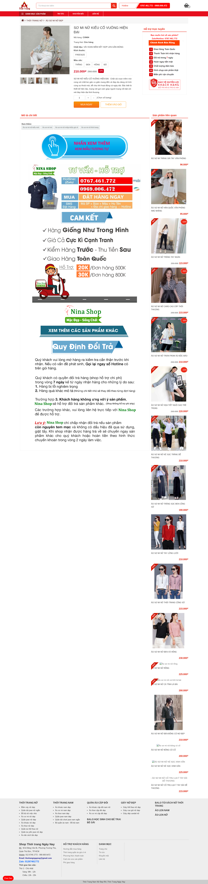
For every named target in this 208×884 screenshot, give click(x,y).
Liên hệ (95, 14)
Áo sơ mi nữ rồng (160, 668)
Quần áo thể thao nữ (29, 829)
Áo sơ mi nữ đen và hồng (164, 652)
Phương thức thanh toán (73, 856)
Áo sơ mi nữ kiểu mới (31, 127)
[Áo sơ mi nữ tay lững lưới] (169, 549)
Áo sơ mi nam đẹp (62, 810)
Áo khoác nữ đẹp (28, 823)
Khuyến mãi (78, 14)
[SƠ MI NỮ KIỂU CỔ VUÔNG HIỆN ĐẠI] (24, 9)
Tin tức (60, 14)
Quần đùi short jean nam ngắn (67, 820)
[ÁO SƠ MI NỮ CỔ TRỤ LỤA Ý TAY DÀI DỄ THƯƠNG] (169, 781)
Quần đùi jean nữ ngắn (30, 810)
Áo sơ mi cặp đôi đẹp (98, 813)
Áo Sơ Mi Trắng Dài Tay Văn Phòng (168, 158)
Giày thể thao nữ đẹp (132, 807)
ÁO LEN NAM (162, 810)
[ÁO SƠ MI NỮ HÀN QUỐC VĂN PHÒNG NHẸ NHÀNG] (169, 203)
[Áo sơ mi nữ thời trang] (85, 289)
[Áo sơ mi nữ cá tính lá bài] (169, 680)
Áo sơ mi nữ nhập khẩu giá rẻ (66, 127)
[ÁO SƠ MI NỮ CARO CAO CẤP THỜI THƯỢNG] (169, 302)
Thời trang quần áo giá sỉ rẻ (74, 852)
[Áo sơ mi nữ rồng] (169, 664)
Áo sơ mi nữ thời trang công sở (168, 602)
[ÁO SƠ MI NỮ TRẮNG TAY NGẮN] (169, 253)
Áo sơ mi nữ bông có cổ (163, 750)
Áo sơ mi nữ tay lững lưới (164, 553)
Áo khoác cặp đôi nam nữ (99, 807)
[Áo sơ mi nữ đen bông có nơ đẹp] (169, 729)
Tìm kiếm (114, 5)
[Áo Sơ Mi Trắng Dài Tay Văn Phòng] (169, 154)
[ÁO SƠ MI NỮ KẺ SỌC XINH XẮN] (169, 762)
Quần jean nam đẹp (63, 816)
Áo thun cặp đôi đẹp (97, 810)
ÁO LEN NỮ (161, 815)
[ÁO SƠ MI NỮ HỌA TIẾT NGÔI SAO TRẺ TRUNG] (169, 401)
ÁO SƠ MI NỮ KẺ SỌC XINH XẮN (165, 766)
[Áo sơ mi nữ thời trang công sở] (169, 598)
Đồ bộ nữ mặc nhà (29, 813)
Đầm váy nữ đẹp (28, 807)
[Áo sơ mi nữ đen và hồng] (169, 647)
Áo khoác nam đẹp (63, 807)
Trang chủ (103, 849)
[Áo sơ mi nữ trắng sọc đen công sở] (169, 499)
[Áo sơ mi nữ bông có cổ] (169, 745)
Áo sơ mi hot (47, 127)
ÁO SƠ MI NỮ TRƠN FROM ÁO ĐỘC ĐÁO (169, 356)
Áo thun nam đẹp (62, 813)
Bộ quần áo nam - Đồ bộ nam (67, 823)
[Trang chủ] (22, 21)
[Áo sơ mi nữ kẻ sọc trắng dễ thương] (169, 450)
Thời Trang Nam (63, 803)
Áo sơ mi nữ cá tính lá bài (164, 684)
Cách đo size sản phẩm (73, 859)
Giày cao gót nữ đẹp (131, 810)
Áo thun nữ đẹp (27, 826)
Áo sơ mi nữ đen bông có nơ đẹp (168, 734)
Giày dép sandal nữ (131, 813)
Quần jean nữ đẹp (28, 820)
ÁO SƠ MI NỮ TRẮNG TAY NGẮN (165, 257)
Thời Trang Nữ (34, 20)
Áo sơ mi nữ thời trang (89, 127)
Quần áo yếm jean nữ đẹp (32, 832)
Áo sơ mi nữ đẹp (54, 20)
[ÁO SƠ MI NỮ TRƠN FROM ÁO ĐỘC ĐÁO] (169, 351)
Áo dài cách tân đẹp (29, 835)
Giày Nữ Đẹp (128, 803)
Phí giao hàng (69, 862)
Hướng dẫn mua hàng (72, 849)
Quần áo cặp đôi (97, 803)
